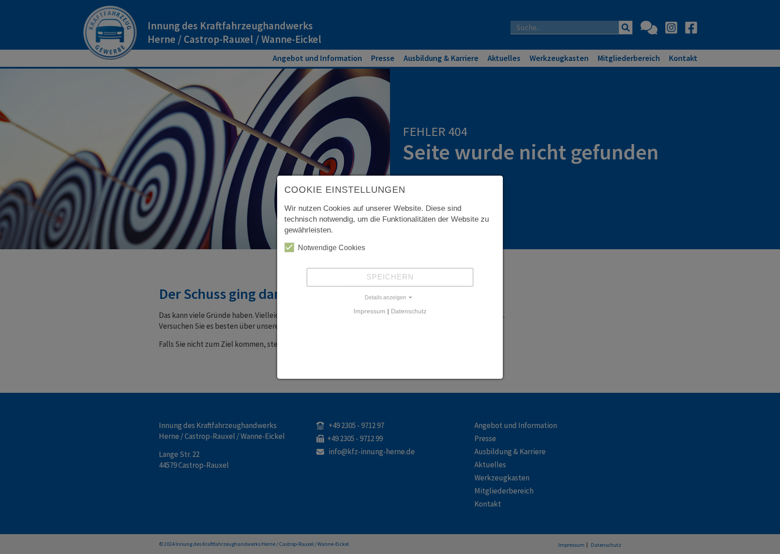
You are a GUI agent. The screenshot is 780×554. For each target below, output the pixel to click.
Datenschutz (409, 311)
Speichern (390, 277)
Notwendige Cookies (331, 247)
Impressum (369, 311)
